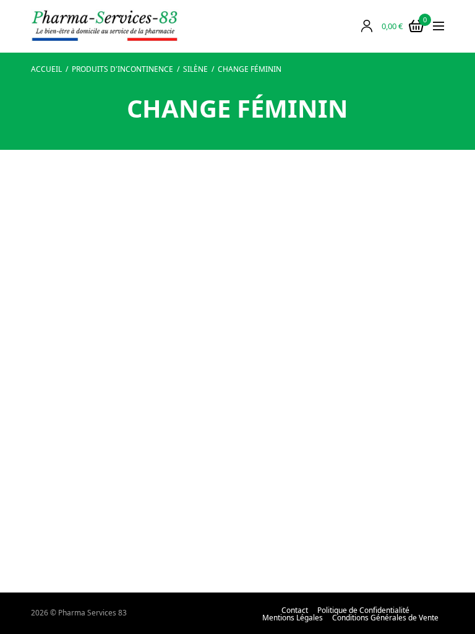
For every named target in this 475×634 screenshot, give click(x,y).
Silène (195, 69)
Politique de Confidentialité (363, 610)
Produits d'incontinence (122, 69)
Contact (294, 610)
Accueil (46, 69)
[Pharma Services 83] (105, 26)
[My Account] (366, 26)
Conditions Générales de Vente (385, 618)
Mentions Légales (292, 618)
